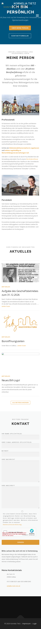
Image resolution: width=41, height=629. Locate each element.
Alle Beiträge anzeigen (20, 402)
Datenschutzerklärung (12, 524)
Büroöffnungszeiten (13, 341)
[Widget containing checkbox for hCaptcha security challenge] (19, 532)
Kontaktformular (20, 36)
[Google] (23, 607)
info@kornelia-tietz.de (13, 586)
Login (34, 623)
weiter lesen (6, 306)
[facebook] (17, 607)
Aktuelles (6, 287)
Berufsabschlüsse (32, 159)
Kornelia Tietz (25, 3)
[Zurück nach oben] (21, 618)
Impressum (26, 623)
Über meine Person (20, 28)
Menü (37, 16)
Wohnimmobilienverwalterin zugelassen (24, 148)
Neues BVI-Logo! (11, 380)
